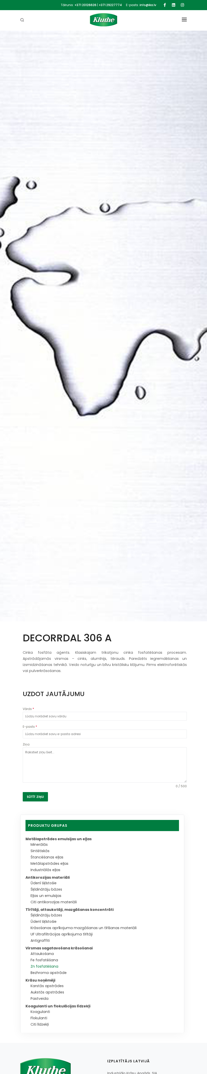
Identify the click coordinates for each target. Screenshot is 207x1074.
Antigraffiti (40, 940)
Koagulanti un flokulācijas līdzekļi (57, 1006)
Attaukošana (42, 953)
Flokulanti (39, 1018)
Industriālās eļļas (45, 869)
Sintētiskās (40, 850)
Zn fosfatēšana (44, 966)
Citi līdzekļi (40, 1024)
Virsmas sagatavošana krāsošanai (59, 948)
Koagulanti (40, 1011)
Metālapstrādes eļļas (49, 863)
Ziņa (26, 744)
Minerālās (39, 844)
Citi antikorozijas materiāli (54, 902)
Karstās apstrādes (47, 985)
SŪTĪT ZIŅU (35, 797)
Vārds (28, 709)
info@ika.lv (148, 5)
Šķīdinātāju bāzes (46, 889)
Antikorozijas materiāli (47, 877)
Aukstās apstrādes (47, 992)
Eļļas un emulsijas (46, 895)
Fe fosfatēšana (44, 960)
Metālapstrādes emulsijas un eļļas (58, 838)
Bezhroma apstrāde (49, 972)
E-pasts (30, 726)
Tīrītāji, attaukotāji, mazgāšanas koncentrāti (69, 909)
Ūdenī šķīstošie (44, 883)
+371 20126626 (85, 5)
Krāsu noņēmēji (40, 980)
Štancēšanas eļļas (47, 857)
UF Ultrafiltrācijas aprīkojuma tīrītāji (62, 934)
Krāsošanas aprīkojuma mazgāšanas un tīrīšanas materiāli (84, 927)
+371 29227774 (110, 5)
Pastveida (39, 998)
